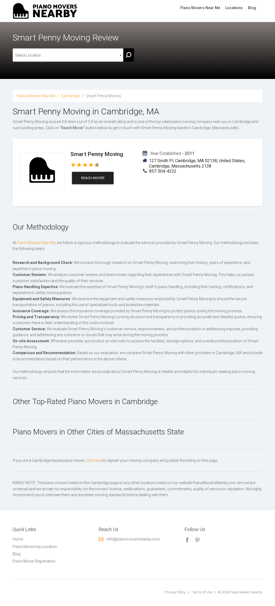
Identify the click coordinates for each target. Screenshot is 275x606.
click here (94, 460)
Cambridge (70, 96)
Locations (234, 8)
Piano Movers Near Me (200, 8)
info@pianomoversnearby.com (133, 539)
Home (18, 539)
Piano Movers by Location (35, 547)
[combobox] (68, 55)
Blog (252, 8)
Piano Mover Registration (34, 561)
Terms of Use (202, 592)
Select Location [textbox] (28, 55)
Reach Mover (92, 178)
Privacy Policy (175, 592)
